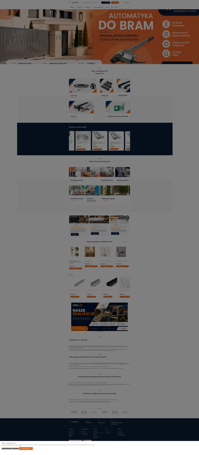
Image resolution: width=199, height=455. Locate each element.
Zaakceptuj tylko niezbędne (7, 448)
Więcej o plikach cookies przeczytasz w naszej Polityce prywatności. (12, 445)
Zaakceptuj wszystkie (26, 448)
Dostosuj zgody (15, 448)
